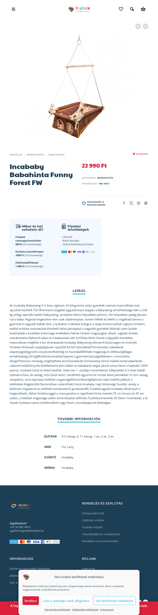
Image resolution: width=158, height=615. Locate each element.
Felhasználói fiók (93, 513)
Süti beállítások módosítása (114, 601)
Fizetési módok (92, 527)
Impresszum (107, 609)
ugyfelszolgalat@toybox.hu (27, 530)
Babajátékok (35, 154)
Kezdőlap (16, 154)
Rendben (31, 601)
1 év (96, 436)
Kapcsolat (88, 568)
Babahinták (57, 154)
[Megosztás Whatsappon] (144, 203)
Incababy (68, 468)
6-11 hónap (84, 436)
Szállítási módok (93, 520)
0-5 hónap (68, 436)
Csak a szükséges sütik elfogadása (66, 601)
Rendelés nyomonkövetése (100, 541)
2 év (104, 436)
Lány (70, 447)
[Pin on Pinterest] (137, 203)
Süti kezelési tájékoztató (57, 609)
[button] (13, 9)
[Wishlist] (121, 9)
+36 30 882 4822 (20, 527)
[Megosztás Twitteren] (130, 203)
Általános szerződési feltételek (30, 568)
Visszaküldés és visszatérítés (101, 534)
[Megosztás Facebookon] (122, 203)
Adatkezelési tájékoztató (85, 609)
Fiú (64, 447)
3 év (111, 436)
